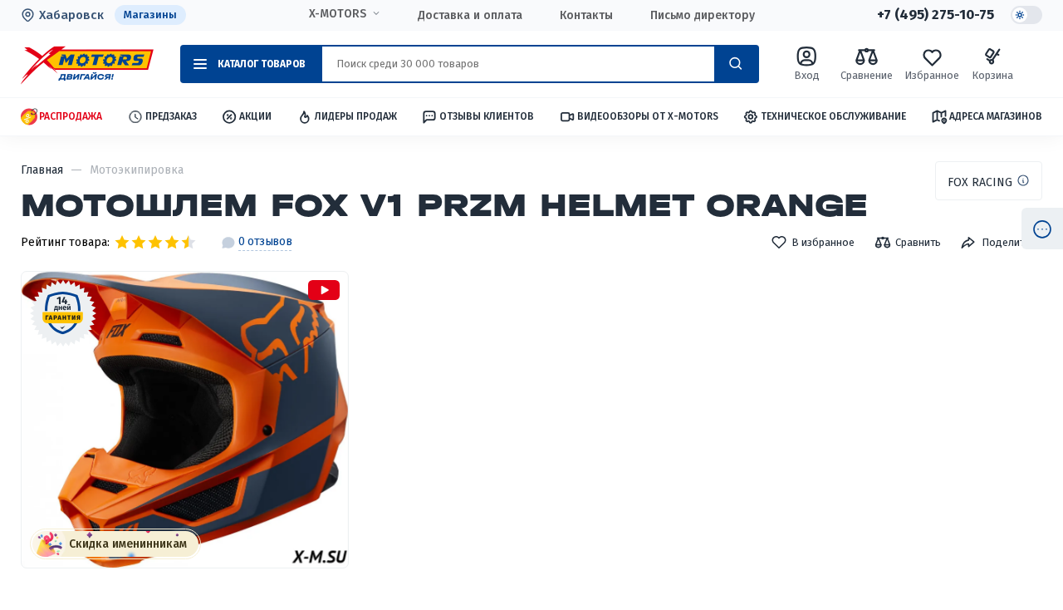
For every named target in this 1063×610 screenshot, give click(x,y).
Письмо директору (702, 15)
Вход (807, 75)
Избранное (931, 75)
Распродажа (70, 116)
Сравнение (866, 75)
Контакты (586, 15)
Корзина (992, 75)
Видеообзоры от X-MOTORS (647, 116)
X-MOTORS (337, 14)
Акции (255, 116)
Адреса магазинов (995, 116)
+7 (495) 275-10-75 (935, 15)
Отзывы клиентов (486, 116)
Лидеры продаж (356, 116)
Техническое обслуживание (833, 116)
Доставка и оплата (470, 15)
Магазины (150, 14)
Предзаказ (171, 116)
